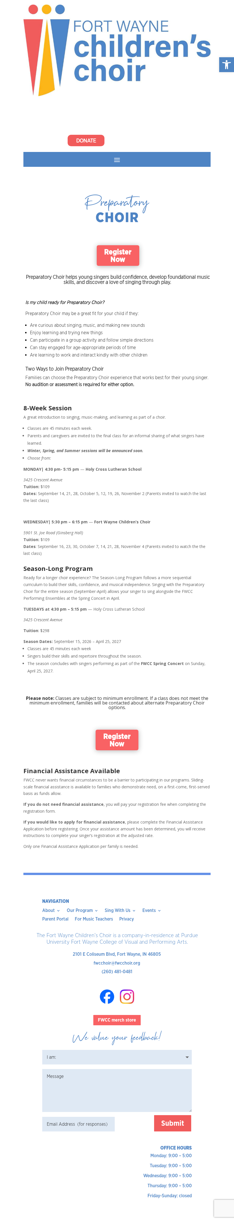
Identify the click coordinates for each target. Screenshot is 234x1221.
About (48, 911)
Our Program (80, 911)
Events (149, 911)
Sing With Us (117, 911)
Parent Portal (55, 919)
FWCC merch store (117, 1020)
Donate (86, 140)
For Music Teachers (94, 919)
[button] (226, 64)
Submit (172, 1123)
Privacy (126, 919)
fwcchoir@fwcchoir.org (117, 963)
